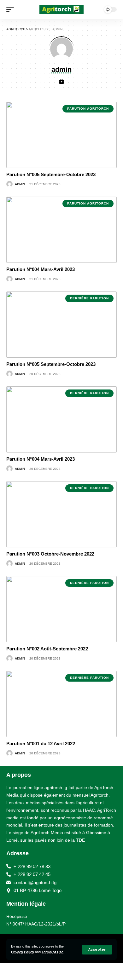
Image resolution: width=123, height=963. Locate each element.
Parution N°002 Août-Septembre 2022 (47, 648)
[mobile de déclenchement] (11, 9)
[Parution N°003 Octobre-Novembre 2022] (61, 514)
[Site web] (61, 82)
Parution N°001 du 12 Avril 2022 (40, 743)
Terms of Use (52, 952)
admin (20, 184)
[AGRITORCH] (61, 9)
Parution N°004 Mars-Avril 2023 (40, 269)
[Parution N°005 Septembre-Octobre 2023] (61, 135)
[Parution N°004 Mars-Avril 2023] (61, 230)
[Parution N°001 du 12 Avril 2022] (61, 704)
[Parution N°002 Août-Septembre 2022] (61, 609)
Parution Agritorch (88, 108)
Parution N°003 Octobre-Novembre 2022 (50, 553)
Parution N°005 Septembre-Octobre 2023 (51, 174)
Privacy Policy (22, 952)
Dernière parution (89, 298)
